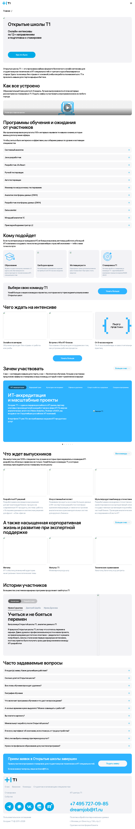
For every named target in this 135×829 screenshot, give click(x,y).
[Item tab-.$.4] (70, 444)
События (9, 796)
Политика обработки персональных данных (89, 817)
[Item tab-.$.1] (64, 444)
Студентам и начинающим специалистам (51, 786)
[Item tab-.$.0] (62, 444)
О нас (7, 786)
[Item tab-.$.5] (72, 444)
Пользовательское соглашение (17, 817)
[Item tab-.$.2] (66, 444)
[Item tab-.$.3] (68, 444)
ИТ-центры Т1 (76, 792)
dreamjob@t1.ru (86, 809)
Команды (27, 786)
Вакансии (16, 786)
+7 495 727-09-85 (89, 803)
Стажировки (10, 792)
